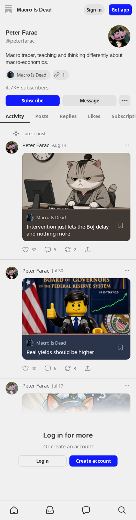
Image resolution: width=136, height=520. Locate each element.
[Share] (87, 249)
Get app (120, 10)
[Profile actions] (124, 100)
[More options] (127, 145)
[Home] (8, 10)
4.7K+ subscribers (27, 87)
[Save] (120, 225)
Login (42, 461)
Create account (93, 461)
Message (89, 101)
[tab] (15, 116)
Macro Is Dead (51, 217)
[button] (14, 510)
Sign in (94, 10)
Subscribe (33, 101)
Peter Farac (35, 145)
